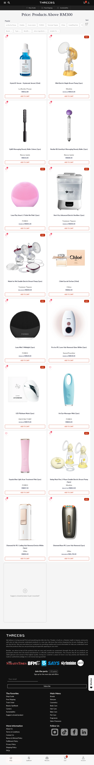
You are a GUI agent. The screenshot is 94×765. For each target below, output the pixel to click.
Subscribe (47, 686)
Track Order (10, 702)
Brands (52, 696)
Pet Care (53, 715)
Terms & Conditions (13, 732)
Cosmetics (53, 702)
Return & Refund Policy (14, 738)
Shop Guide (31, 8)
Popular (7, 21)
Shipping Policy (11, 747)
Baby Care (53, 712)
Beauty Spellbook (12, 706)
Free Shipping (46, 8)
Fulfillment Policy (12, 741)
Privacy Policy (11, 744)
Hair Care (53, 709)
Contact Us (10, 735)
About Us (9, 729)
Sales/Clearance (55, 721)
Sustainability (63, 8)
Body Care (53, 706)
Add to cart (25, 96)
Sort (87, 20)
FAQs (8, 750)
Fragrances (54, 718)
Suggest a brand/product (14, 715)
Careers (9, 709)
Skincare (53, 699)
